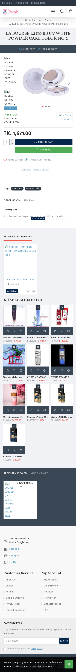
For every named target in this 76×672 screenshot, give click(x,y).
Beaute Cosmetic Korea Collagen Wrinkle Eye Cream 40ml (14, 337)
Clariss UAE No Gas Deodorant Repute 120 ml (14, 456)
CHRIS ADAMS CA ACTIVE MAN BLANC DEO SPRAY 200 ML (38, 377)
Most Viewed (39, 473)
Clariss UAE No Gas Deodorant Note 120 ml (62, 417)
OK (69, 664)
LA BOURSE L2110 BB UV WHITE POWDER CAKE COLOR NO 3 (21, 279)
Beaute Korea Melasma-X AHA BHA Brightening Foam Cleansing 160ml (62, 337)
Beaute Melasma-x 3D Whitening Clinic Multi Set (14, 377)
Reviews (29, 200)
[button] (22, 83)
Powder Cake (33, 188)
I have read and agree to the (25, 648)
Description (12, 200)
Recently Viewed (15, 473)
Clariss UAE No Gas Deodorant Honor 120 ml (38, 417)
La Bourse (46, 20)
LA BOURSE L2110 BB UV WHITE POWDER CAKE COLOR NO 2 (26, 483)
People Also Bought (18, 236)
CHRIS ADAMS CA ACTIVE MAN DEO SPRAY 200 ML (62, 377)
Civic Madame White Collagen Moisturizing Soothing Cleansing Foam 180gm (14, 417)
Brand (34, 20)
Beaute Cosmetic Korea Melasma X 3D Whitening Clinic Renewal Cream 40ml (38, 337)
